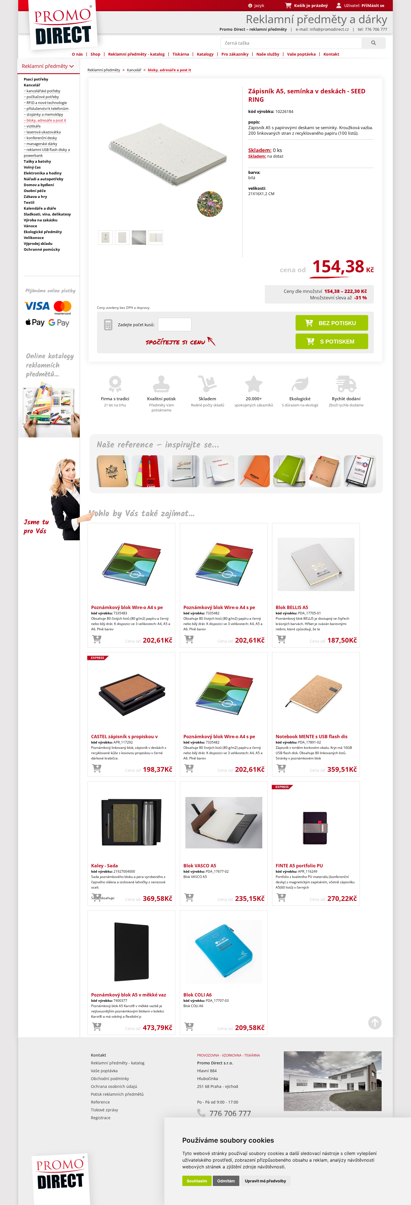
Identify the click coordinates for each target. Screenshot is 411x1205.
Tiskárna (181, 54)
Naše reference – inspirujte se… (158, 445)
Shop (95, 54)
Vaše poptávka (301, 54)
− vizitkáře (32, 126)
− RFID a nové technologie (45, 102)
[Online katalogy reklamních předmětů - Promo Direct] (53, 436)
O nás (77, 54)
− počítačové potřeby (41, 96)
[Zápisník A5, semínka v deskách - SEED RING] (167, 225)
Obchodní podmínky (110, 1078)
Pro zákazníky (235, 54)
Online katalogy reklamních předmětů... (50, 365)
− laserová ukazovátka (42, 131)
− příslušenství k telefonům (46, 108)
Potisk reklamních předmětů (117, 1094)
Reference (100, 1102)
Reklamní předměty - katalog (136, 54)
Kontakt (331, 54)
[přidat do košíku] (97, 640)
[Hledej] (373, 43)
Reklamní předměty (45, 66)
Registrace (100, 1117)
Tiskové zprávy (104, 1109)
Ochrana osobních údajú (114, 1086)
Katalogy (205, 54)
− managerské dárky (40, 143)
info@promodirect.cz (329, 29)
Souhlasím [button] (197, 1180)
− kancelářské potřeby (42, 90)
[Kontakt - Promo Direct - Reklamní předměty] (333, 1109)
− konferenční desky (40, 137)
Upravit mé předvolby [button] (265, 1180)
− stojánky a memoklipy (43, 114)
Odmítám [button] (226, 1180)
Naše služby (267, 54)
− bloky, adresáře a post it (45, 120)
